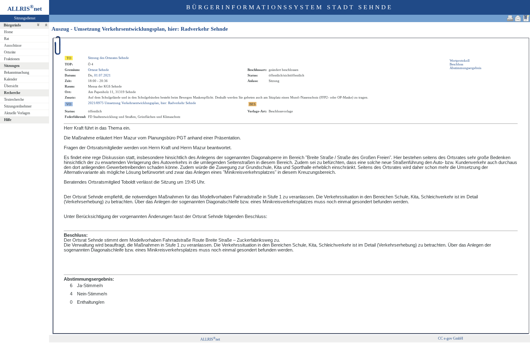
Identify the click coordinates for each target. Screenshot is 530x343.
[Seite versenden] (518, 18)
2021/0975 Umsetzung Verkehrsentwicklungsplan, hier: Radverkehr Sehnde (142, 103)
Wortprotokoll (460, 60)
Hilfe (7, 120)
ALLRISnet (210, 339)
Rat (6, 39)
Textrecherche (14, 99)
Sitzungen (12, 66)
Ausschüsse (12, 45)
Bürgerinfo (12, 25)
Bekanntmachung (16, 72)
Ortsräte (10, 52)
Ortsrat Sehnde (98, 70)
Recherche (12, 93)
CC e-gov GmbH (450, 338)
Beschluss (456, 64)
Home (8, 32)
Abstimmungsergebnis (465, 68)
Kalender (10, 79)
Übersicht (11, 86)
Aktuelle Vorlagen (17, 113)
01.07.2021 (102, 75)
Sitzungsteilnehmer (18, 106)
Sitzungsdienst (24, 18)
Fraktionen (12, 59)
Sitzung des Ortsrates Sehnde (108, 58)
